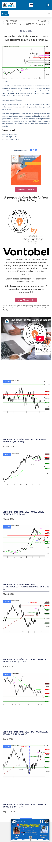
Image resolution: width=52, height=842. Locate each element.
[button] (31, 5)
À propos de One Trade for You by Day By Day (26, 198)
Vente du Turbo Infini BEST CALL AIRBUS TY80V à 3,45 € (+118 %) (24, 660)
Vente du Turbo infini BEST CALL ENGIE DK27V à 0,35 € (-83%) (23, 513)
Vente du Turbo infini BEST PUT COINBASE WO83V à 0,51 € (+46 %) (25, 733)
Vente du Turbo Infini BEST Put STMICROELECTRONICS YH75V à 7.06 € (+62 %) (26, 586)
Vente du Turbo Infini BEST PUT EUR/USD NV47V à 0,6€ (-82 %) (24, 440)
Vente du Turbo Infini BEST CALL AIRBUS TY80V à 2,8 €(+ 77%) (24, 805)
